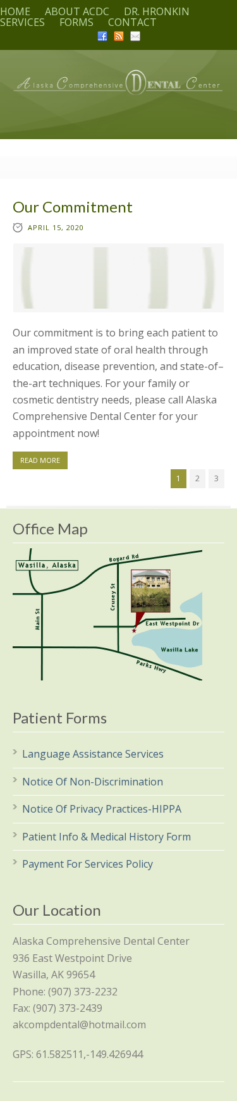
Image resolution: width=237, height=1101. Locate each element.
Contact (132, 22)
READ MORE (40, 460)
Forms (76, 22)
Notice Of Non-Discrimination (94, 782)
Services (22, 22)
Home (15, 11)
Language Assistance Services (94, 754)
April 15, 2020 (56, 227)
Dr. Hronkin (157, 11)
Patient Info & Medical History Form (107, 837)
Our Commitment (73, 206)
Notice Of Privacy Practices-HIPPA (103, 809)
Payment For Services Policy (87, 864)
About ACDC (77, 11)
